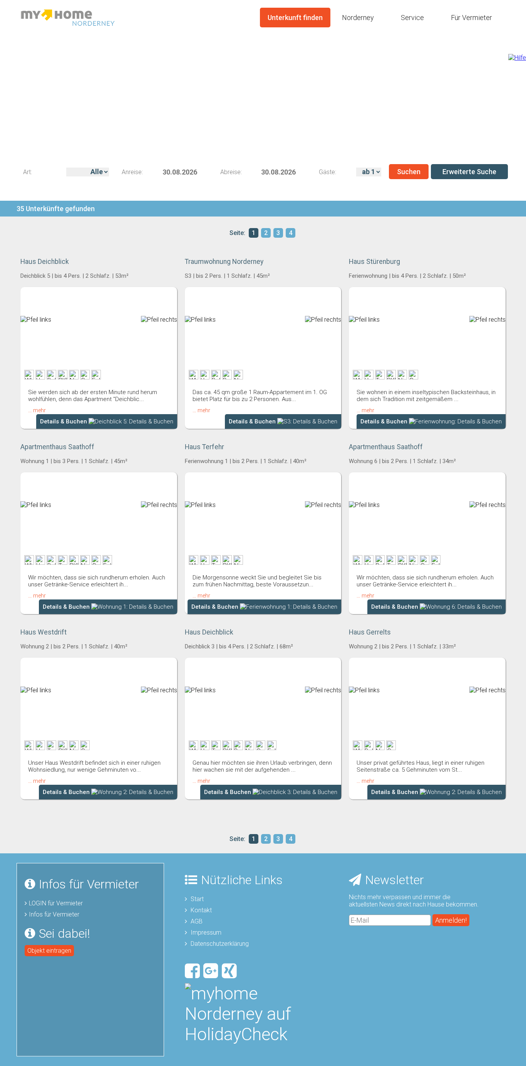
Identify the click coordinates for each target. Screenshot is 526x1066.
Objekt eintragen (49, 950)
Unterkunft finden (295, 17)
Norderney (358, 17)
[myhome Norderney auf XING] (230, 969)
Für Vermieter (471, 17)
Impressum (206, 932)
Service (412, 17)
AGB (197, 921)
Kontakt (201, 910)
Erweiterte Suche (469, 172)
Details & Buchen (64, 421)
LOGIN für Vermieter (56, 903)
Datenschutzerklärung (220, 943)
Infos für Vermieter (54, 914)
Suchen (408, 172)
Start (197, 899)
